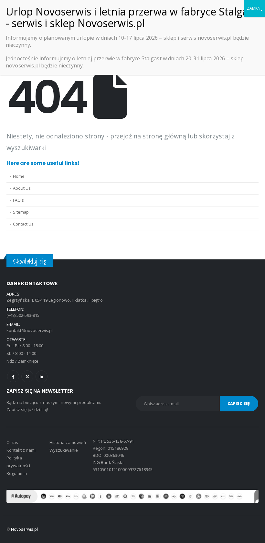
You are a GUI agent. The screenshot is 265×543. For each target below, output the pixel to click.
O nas (12, 442)
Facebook (13, 376)
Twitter (27, 376)
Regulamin (16, 473)
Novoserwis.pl (24, 529)
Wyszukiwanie (63, 450)
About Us (22, 188)
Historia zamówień (67, 442)
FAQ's (18, 200)
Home (19, 176)
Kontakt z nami (21, 450)
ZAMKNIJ (254, 8)
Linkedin (42, 376)
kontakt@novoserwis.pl (29, 330)
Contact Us (23, 224)
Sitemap (21, 212)
